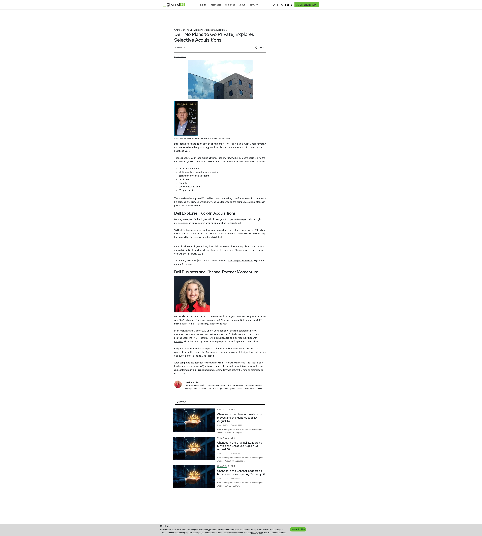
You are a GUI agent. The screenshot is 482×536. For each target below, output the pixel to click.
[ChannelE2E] (173, 5)
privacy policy (257, 532)
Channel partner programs (202, 29)
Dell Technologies (183, 143)
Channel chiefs (181, 29)
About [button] (242, 5)
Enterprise (221, 29)
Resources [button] (216, 5)
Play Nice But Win (197, 138)
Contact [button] (254, 5)
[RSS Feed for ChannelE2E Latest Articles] (274, 5)
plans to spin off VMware (240, 260)
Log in (288, 5)
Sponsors (230, 5)
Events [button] (203, 5)
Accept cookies (298, 529)
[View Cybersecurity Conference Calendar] (278, 5)
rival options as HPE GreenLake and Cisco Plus (227, 362)
